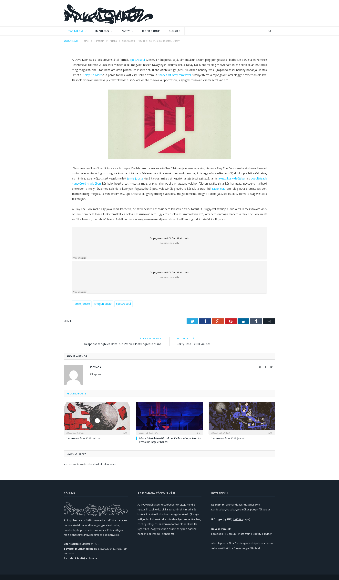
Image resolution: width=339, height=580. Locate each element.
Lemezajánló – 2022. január (228, 438)
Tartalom (75, 31)
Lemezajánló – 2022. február (84, 438)
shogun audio (103, 303)
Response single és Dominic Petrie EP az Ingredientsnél (123, 344)
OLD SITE (174, 31)
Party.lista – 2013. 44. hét (194, 344)
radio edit (218, 188)
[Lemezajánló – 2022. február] (97, 418)
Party (125, 31)
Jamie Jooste (135, 178)
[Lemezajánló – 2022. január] (242, 418)
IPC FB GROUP (151, 31)
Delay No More (92, 75)
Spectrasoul (137, 60)
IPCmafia (95, 367)
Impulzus (102, 31)
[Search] (269, 31)
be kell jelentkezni (105, 464)
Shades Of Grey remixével (174, 75)
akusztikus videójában (232, 178)
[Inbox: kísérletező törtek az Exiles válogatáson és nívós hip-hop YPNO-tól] (169, 418)
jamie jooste (82, 303)
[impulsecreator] (108, 13)
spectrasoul (123, 303)
